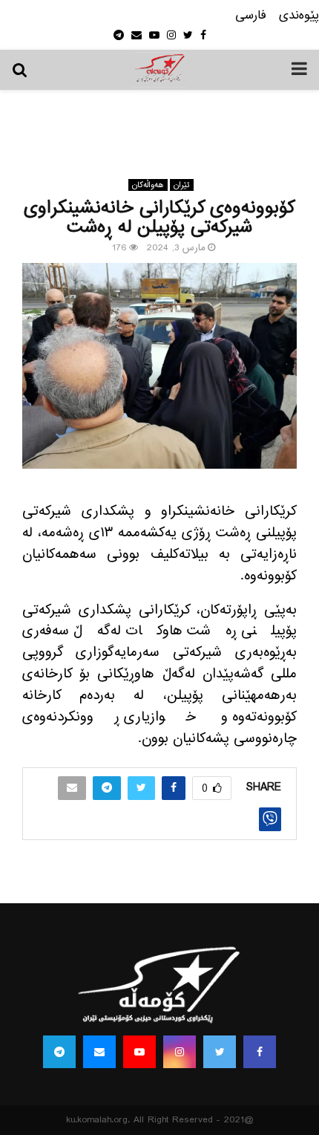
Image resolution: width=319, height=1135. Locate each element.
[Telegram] (59, 1051)
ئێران (182, 185)
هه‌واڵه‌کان (148, 185)
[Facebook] (259, 1051)
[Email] (99, 1051)
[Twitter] (219, 1051)
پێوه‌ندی (299, 16)
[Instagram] (179, 1051)
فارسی (250, 16)
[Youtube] (139, 1051)
